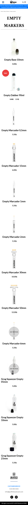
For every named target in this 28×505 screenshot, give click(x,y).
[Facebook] (11, 497)
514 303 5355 (14, 489)
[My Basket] (25, 2)
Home (2, 11)
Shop (5, 11)
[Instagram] (16, 497)
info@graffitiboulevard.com (14, 492)
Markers (7, 11)
